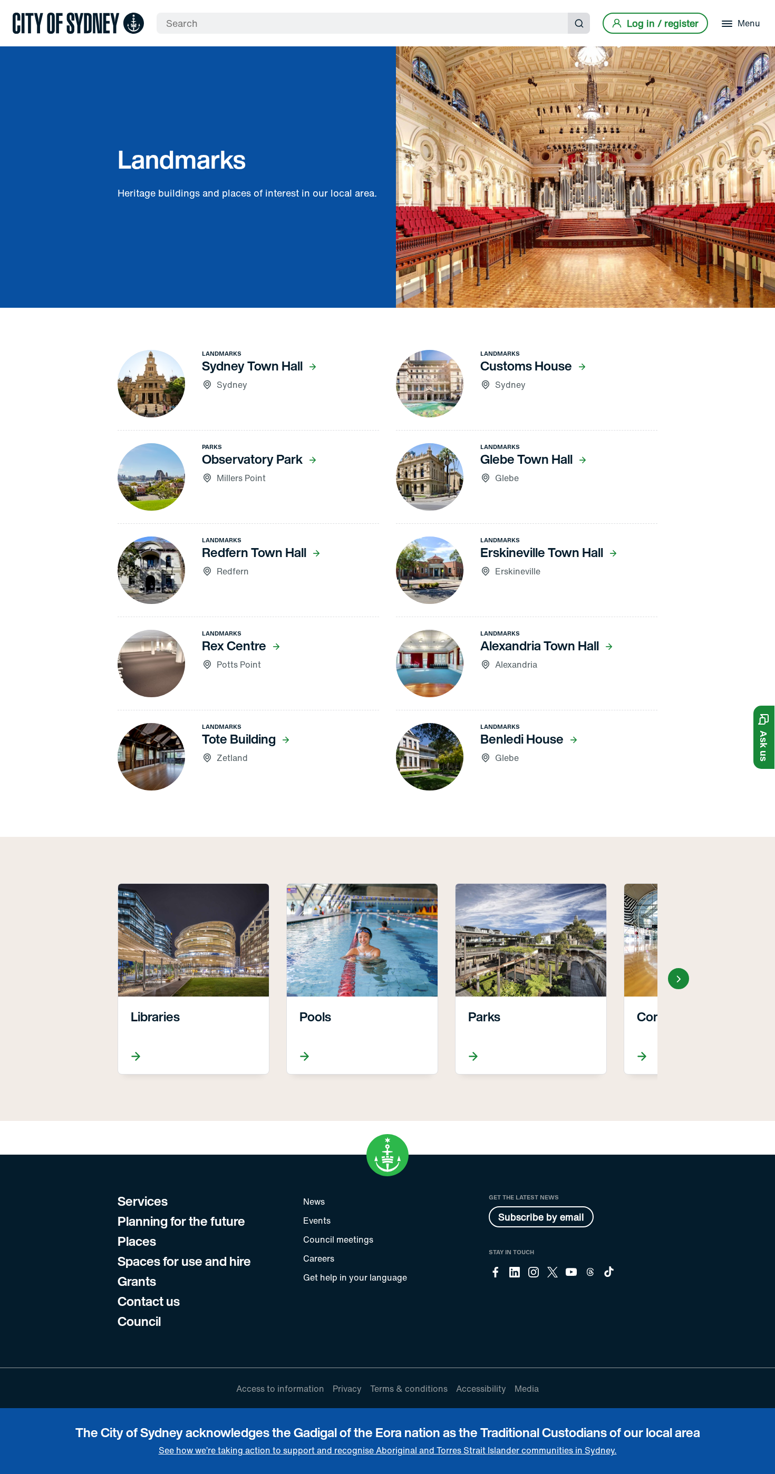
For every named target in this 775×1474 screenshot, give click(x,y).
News (314, 1201)
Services (143, 1201)
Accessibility (481, 1388)
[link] (78, 23)
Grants (137, 1281)
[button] (763, 737)
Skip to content (27, 9)
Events (317, 1220)
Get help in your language (355, 1277)
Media (527, 1388)
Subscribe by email (541, 1217)
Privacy (347, 1388)
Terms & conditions (409, 1388)
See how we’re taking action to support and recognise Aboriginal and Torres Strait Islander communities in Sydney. (388, 1450)
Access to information (280, 1388)
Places (137, 1241)
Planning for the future (181, 1221)
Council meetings (338, 1239)
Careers (318, 1258)
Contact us (149, 1301)
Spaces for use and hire (184, 1261)
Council (139, 1321)
